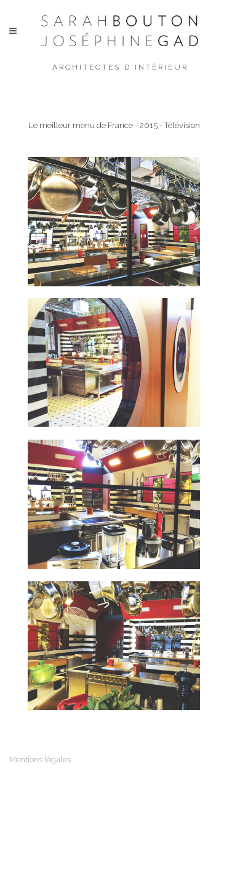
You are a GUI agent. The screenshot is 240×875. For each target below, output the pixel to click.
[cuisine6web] (114, 221)
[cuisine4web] (114, 504)
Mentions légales (40, 759)
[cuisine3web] (114, 362)
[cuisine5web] (114, 645)
